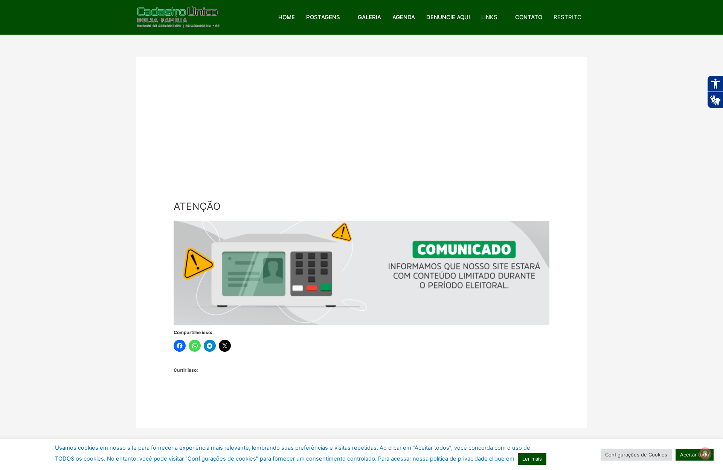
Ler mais (532, 459)
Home (286, 17)
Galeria (369, 17)
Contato (528, 17)
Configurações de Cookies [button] (636, 455)
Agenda (403, 17)
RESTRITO (567, 17)
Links (489, 17)
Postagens (323, 17)
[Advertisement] (361, 144)
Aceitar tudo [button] (694, 455)
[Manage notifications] (705, 453)
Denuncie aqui (448, 17)
